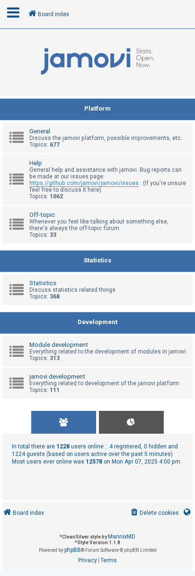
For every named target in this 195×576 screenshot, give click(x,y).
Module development (58, 344)
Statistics (97, 260)
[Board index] (97, 61)
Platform (97, 108)
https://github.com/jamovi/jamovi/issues (84, 183)
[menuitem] (154, 513)
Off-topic (42, 214)
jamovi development (57, 376)
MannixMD (121, 536)
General (39, 131)
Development (97, 321)
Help (35, 163)
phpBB (72, 550)
